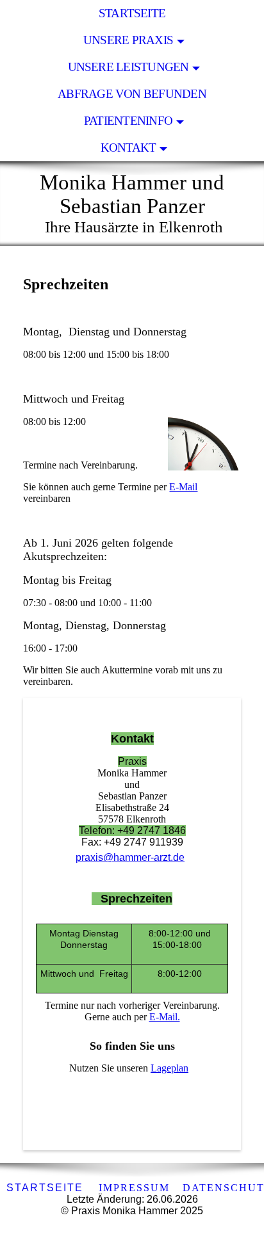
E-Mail (183, 486)
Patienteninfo (128, 120)
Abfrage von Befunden (132, 93)
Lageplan (169, 1068)
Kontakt (128, 147)
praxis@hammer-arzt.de (130, 857)
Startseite (132, 13)
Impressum (134, 1187)
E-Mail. (164, 1016)
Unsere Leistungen (128, 67)
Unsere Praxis (128, 40)
